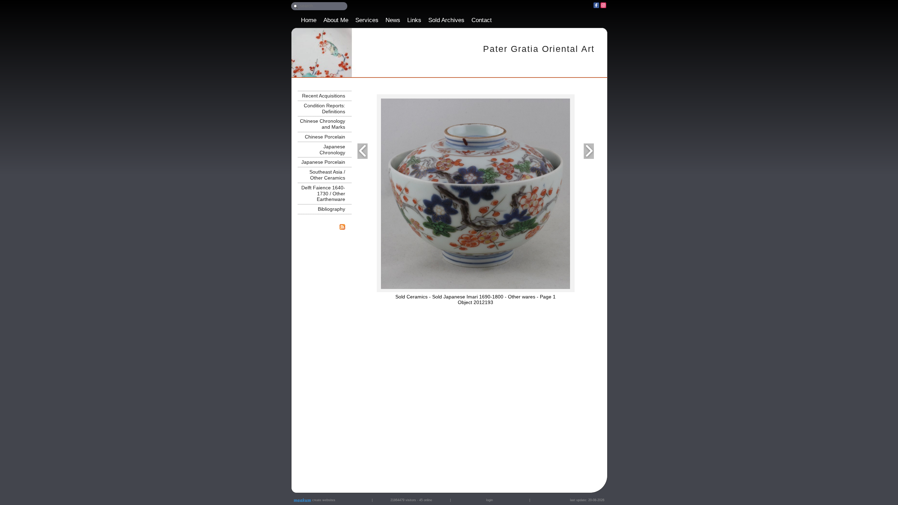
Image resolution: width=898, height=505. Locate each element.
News (393, 20)
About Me (335, 20)
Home (308, 20)
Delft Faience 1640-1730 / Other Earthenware (323, 193)
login (489, 500)
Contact (481, 20)
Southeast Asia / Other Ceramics (327, 175)
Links (414, 20)
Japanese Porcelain (323, 162)
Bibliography (331, 209)
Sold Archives (446, 20)
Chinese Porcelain (325, 137)
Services (366, 20)
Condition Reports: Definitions (324, 108)
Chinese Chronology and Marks (322, 124)
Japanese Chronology (332, 149)
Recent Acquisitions (323, 96)
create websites (323, 500)
